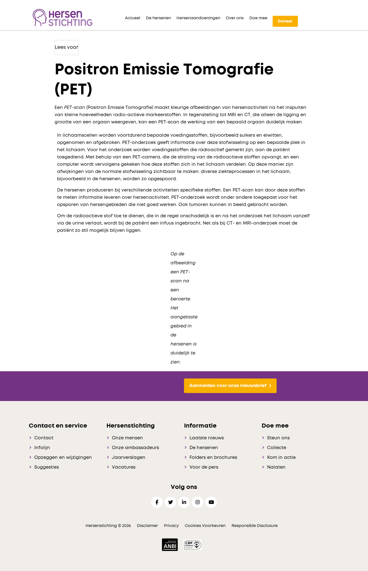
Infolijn (42, 448)
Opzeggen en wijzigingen (63, 457)
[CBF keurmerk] (192, 544)
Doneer (285, 21)
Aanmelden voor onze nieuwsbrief (227, 386)
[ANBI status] (170, 544)
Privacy (171, 526)
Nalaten (276, 467)
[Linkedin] (184, 502)
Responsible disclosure (255, 526)
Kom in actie (281, 457)
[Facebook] (157, 502)
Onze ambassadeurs (135, 448)
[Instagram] (197, 502)
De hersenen (204, 448)
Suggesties (46, 467)
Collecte (276, 448)
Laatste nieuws (207, 438)
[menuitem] (132, 18)
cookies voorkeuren (206, 526)
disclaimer (147, 526)
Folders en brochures (213, 457)
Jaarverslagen (128, 457)
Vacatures (123, 467)
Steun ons (278, 438)
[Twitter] (170, 502)
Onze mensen (127, 438)
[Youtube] (211, 502)
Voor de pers (204, 467)
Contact (43, 438)
